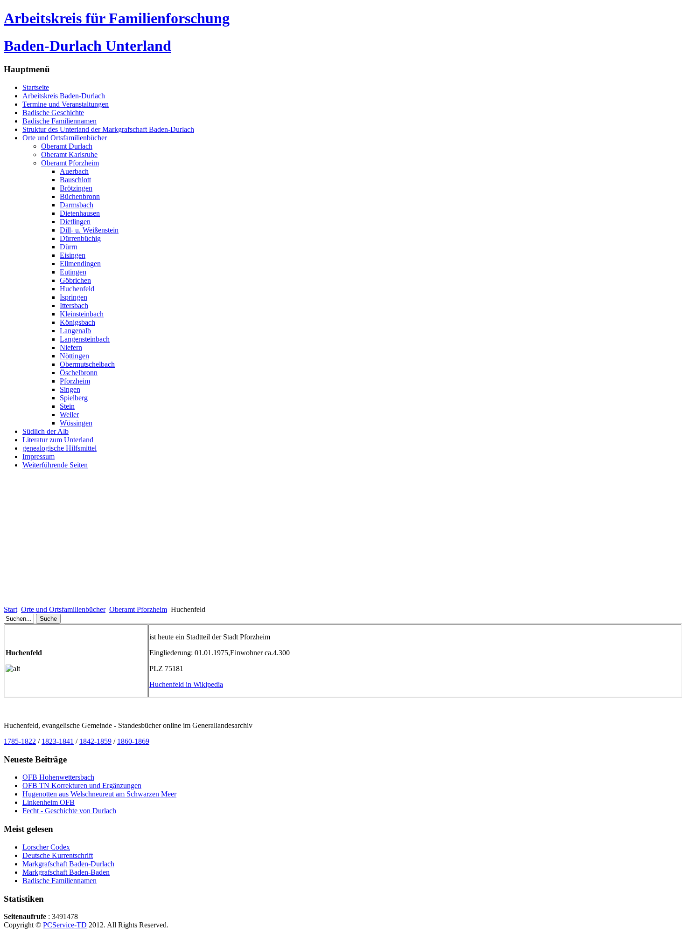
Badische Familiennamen (59, 881)
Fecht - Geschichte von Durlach (69, 811)
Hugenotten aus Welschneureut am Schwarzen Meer (99, 794)
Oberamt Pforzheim (138, 609)
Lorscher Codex (46, 847)
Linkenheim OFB (48, 802)
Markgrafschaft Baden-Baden (66, 872)
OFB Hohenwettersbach (58, 777)
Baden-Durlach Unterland (87, 45)
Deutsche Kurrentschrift (57, 855)
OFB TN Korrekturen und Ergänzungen (81, 785)
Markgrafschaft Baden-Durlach (68, 864)
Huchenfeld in (186, 684)
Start (10, 609)
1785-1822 (20, 741)
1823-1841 (58, 741)
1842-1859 (95, 741)
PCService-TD (65, 925)
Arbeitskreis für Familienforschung (117, 18)
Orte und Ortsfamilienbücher (63, 609)
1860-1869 (133, 741)
